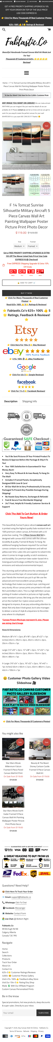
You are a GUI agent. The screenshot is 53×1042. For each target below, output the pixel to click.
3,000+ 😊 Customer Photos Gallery (18, 975)
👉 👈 (26, 299)
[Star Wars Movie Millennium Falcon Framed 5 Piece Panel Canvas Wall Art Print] (13, 749)
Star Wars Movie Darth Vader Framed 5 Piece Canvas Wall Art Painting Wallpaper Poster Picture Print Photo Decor (13, 817)
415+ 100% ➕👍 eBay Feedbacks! (28, 358)
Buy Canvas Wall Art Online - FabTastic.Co (33, 1027)
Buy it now (26, 293)
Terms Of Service (16, 1031)
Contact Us (7, 969)
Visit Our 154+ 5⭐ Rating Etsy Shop (18, 982)
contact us (21, 109)
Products (6, 959)
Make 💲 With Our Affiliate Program (18, 985)
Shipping (34, 1031)
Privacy (41, 1031)
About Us (6, 965)
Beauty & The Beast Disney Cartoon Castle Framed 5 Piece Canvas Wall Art (39, 768)
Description (11, 401)
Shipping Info (29, 401)
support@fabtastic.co (21, 897)
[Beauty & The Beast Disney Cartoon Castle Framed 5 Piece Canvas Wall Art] (40, 749)
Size (19, 241)
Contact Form (20, 913)
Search (5, 952)
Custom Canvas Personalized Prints (18, 989)
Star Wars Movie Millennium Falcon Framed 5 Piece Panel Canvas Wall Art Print (13, 768)
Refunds (26, 1031)
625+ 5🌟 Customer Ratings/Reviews (19, 972)
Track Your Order (9, 962)
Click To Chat (21, 902)
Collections (7, 955)
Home (5, 948)
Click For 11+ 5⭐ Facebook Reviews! (28, 391)
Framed (32, 241)
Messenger (20, 908)
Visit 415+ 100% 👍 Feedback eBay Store (20, 979)
